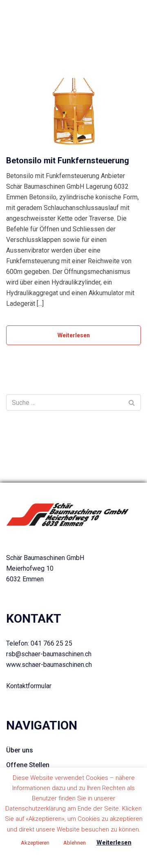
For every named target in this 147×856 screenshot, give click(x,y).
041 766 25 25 (51, 643)
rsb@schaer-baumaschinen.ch (48, 654)
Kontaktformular (28, 686)
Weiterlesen (74, 335)
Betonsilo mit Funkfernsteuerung (67, 160)
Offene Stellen (27, 765)
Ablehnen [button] (74, 843)
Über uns (19, 750)
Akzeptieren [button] (35, 843)
